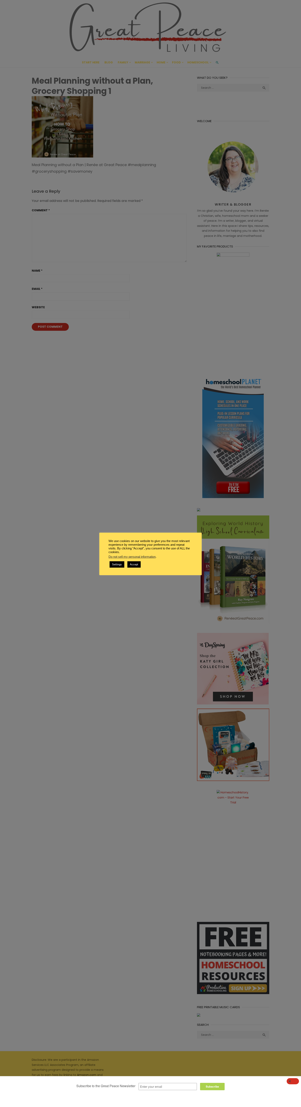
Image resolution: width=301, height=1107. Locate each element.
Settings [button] (117, 564)
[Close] (293, 1081)
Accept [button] (134, 564)
